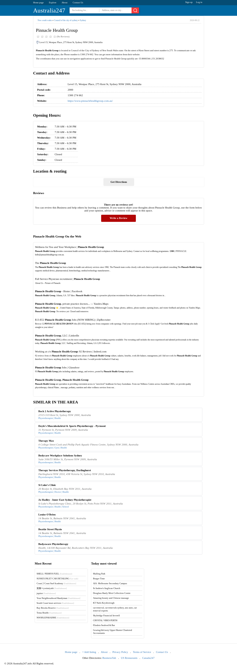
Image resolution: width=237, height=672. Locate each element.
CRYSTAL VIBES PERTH (105, 620)
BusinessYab (109, 658)
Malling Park (99, 573)
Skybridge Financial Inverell (106, 615)
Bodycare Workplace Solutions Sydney (60, 455)
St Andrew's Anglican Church (106, 588)
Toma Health (49, 612)
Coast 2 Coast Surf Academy (56, 583)
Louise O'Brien (47, 514)
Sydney (83, 20)
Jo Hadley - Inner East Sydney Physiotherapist (64, 499)
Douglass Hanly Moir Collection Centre (111, 593)
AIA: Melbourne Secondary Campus (110, 583)
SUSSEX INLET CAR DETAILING (57, 578)
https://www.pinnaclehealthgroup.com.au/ (90, 100)
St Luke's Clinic (47, 485)
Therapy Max (46, 440)
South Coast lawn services (55, 603)
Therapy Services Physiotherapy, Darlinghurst (64, 470)
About (64, 2)
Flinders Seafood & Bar (104, 625)
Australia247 (49, 10)
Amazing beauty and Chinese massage (111, 598)
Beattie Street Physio (50, 529)
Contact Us (78, 2)
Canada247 (148, 658)
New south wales (45, 20)
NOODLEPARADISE (53, 617)
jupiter (46, 593)
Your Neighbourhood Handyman (58, 598)
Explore (52, 2)
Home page (38, 2)
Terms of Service (142, 652)
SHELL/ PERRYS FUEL (54, 573)
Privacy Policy (120, 652)
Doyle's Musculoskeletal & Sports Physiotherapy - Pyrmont (72, 426)
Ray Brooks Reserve (53, 608)
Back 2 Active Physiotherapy (54, 411)
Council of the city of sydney (66, 20)
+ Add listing (89, 652)
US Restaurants (129, 658)
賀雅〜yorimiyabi (52, 588)
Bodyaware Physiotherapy (53, 544)
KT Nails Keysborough (104, 603)
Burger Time (99, 578)
